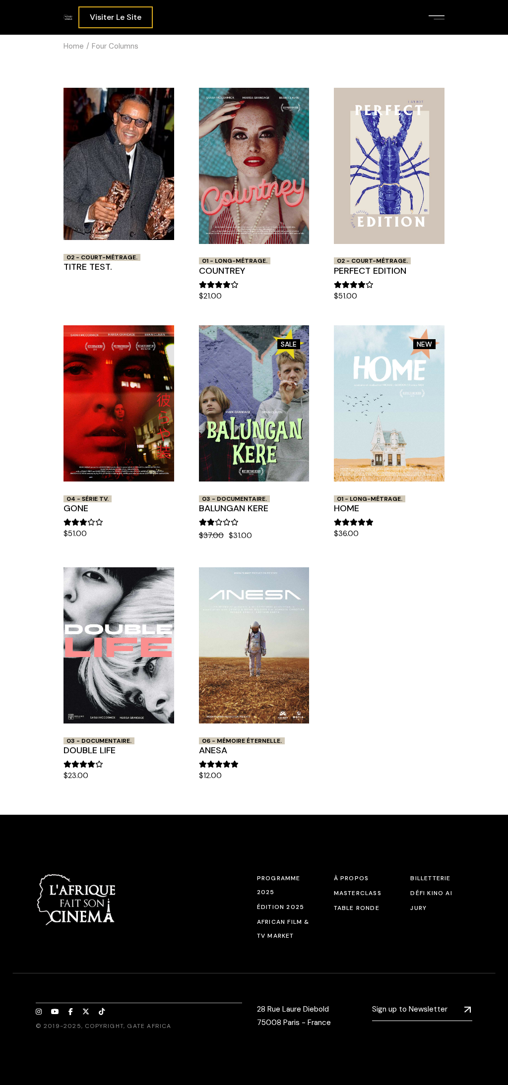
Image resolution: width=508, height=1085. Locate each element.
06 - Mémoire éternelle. (242, 740)
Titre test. (88, 267)
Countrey (222, 271)
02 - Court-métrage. (101, 257)
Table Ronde (357, 908)
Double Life (90, 750)
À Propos (351, 878)
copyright (104, 1026)
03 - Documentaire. (234, 498)
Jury (418, 908)
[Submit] (467, 1010)
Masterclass (357, 893)
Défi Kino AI (431, 893)
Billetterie (430, 878)
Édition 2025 (280, 907)
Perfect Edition (370, 271)
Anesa (213, 750)
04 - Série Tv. (87, 498)
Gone (76, 508)
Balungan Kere (233, 508)
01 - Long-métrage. (234, 260)
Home (346, 508)
